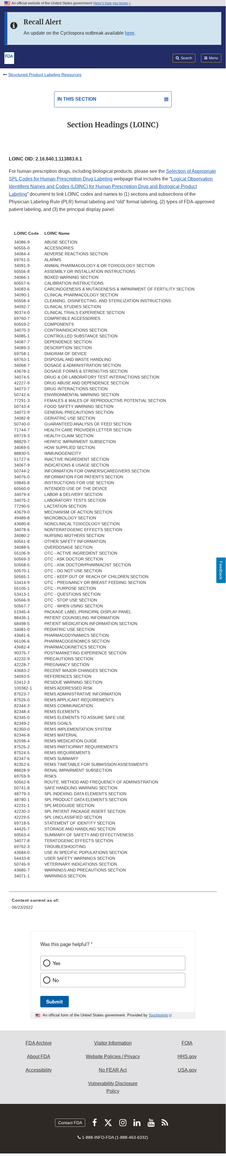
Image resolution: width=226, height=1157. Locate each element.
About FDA (38, 1056)
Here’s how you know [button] (111, 3)
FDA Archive (39, 1043)
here (129, 33)
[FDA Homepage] (9, 57)
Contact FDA (70, 1122)
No (56, 980)
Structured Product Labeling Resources (44, 74)
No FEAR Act (113, 1070)
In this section (76, 99)
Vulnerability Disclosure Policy (113, 1087)
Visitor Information (113, 1043)
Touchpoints (158, 1015)
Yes (56, 963)
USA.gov (187, 1070)
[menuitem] (113, 905)
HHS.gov (187, 1056)
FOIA (187, 1043)
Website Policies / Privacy (113, 1056)
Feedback (221, 570)
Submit (54, 1001)
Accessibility (39, 1070)
